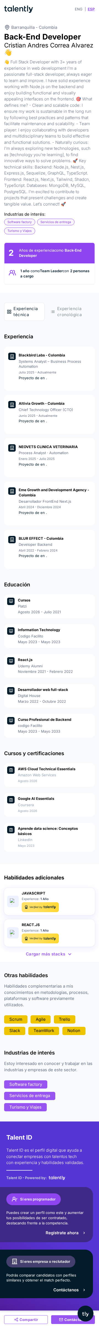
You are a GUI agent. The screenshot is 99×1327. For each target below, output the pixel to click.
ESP (91, 9)
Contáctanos (66, 1289)
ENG (78, 9)
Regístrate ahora (62, 1232)
